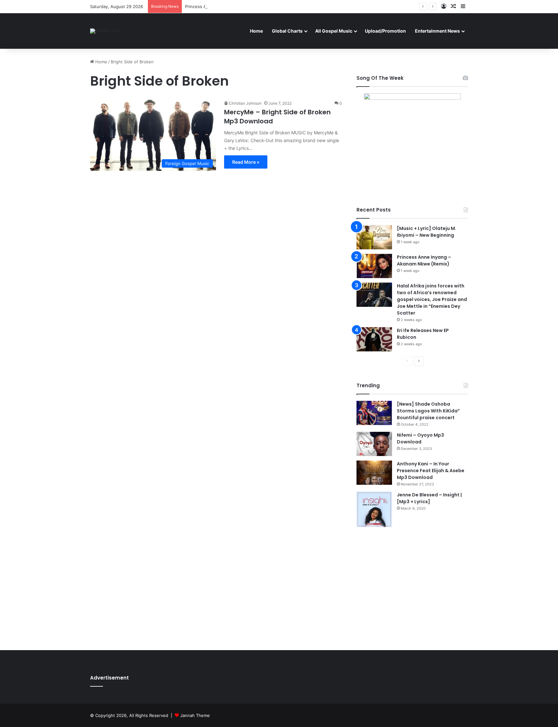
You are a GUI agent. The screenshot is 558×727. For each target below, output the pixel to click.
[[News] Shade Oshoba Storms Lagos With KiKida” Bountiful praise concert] (374, 413)
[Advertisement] (412, 588)
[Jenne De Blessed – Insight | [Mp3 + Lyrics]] (374, 509)
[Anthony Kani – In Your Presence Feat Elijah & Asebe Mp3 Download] (374, 473)
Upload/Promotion (385, 31)
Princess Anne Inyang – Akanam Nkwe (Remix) (232, 6)
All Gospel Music (333, 31)
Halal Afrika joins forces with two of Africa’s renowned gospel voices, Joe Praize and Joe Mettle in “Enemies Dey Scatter (432, 299)
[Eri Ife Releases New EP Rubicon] (374, 339)
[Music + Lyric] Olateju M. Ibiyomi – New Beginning (426, 231)
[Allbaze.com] (104, 31)
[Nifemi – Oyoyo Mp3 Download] (374, 444)
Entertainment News (437, 31)
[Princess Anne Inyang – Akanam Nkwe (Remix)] (374, 266)
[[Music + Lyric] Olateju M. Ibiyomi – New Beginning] (374, 237)
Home (256, 31)
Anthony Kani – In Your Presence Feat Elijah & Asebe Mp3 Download (430, 471)
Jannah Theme (195, 715)
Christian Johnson (245, 103)
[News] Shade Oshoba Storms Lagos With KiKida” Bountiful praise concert (428, 411)
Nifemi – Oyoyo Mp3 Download (420, 438)
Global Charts (287, 31)
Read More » (245, 162)
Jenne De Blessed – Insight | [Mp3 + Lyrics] (429, 498)
